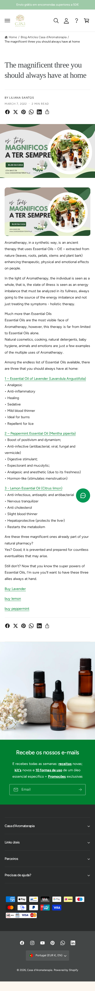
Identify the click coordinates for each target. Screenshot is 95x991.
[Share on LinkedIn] (39, 112)
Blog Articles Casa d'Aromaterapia (43, 37)
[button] (7, 20)
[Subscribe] (80, 789)
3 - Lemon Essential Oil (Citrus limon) (33, 488)
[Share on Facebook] (7, 112)
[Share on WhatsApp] (31, 112)
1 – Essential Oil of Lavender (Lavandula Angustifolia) (45, 378)
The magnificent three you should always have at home (42, 41)
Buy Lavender (15, 589)
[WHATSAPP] (76, 20)
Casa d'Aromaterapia (39, 970)
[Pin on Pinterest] (23, 112)
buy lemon (13, 598)
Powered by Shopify (66, 970)
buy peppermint (17, 608)
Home (13, 37)
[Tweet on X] (15, 112)
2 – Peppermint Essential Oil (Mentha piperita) (40, 433)
